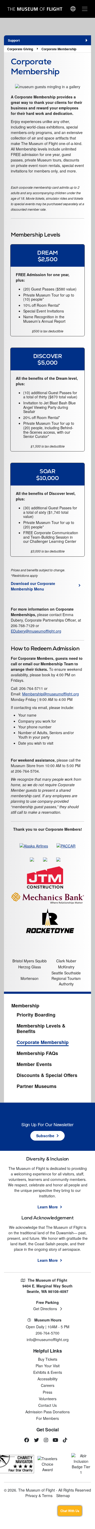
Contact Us (47, 1405)
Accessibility (47, 1378)
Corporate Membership (58, 49)
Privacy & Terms (39, 1495)
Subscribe (45, 1135)
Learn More (47, 1206)
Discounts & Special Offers (47, 1075)
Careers (47, 1385)
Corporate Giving (20, 49)
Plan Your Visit (48, 1365)
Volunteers (47, 1398)
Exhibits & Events (47, 1372)
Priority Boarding (36, 1015)
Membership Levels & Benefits (41, 1028)
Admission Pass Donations (47, 1411)
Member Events (34, 1064)
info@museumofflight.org (48, 1339)
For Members (47, 1418)
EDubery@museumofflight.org (36, 631)
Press (47, 1392)
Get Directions (45, 1308)
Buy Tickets (47, 1359)
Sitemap (63, 1495)
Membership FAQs (37, 1053)
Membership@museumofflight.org (50, 693)
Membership (25, 1006)
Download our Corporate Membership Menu (33, 586)
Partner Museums (36, 1086)
